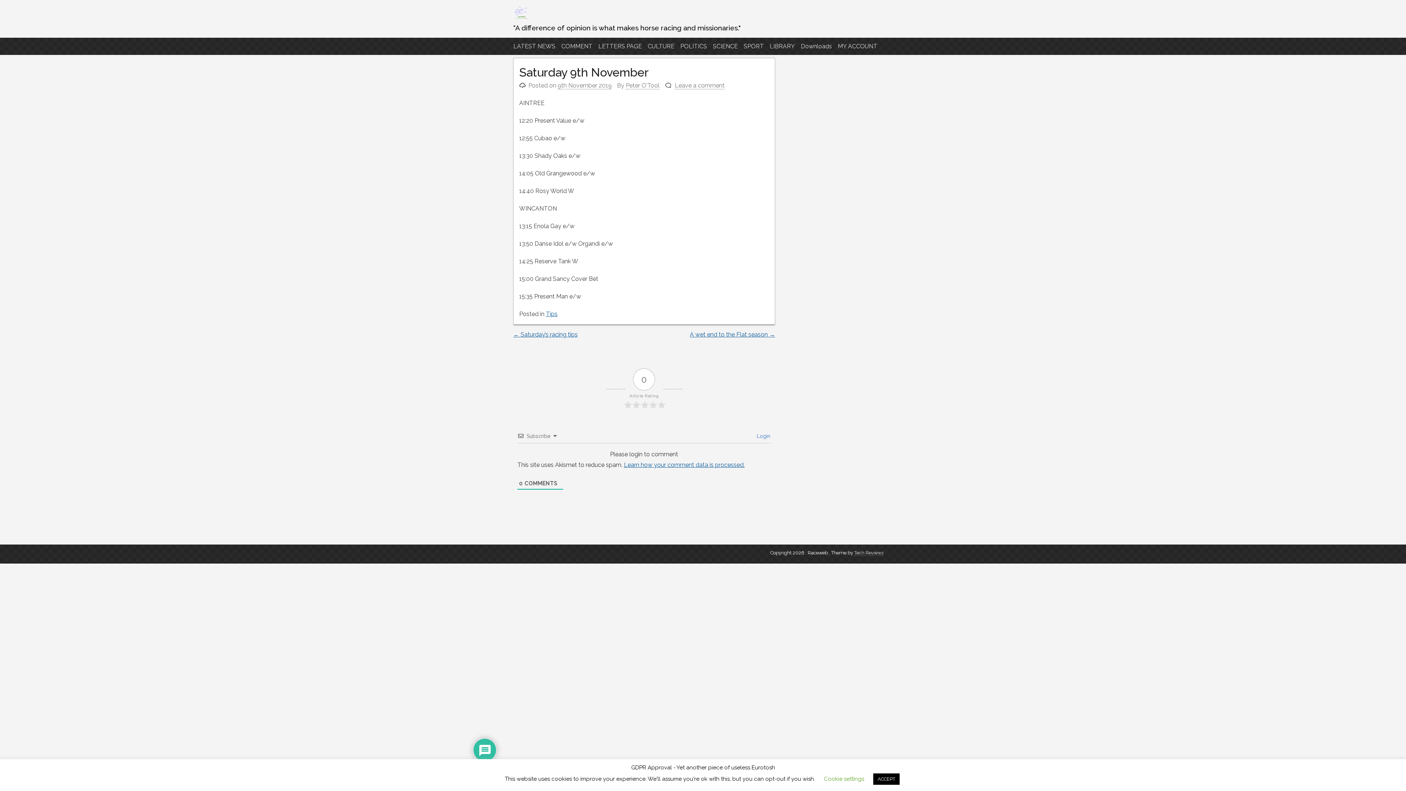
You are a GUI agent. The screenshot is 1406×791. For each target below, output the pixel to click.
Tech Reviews (869, 553)
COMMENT (576, 46)
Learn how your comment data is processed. (684, 464)
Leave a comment (700, 85)
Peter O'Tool (642, 85)
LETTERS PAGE (620, 46)
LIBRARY (782, 46)
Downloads (816, 46)
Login (762, 436)
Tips (552, 314)
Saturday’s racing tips (545, 334)
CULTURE (661, 46)
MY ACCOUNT (857, 46)
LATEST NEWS (534, 46)
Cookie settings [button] (844, 779)
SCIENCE (725, 46)
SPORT (754, 46)
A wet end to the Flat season (732, 334)
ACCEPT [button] (886, 779)
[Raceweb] (521, 18)
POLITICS (693, 46)
